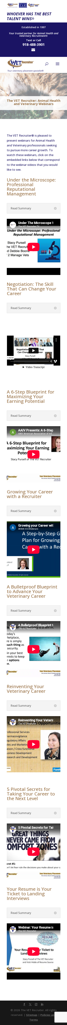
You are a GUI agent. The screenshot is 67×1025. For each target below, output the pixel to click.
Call (38, 40)
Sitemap (31, 1015)
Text (29, 40)
